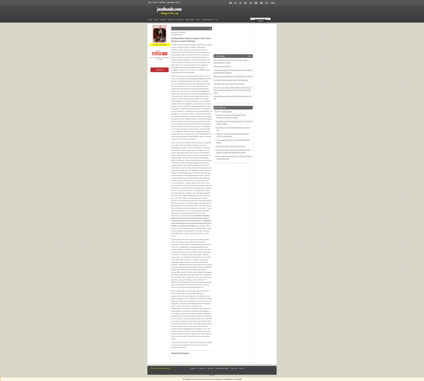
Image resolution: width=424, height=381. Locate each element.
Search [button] (260, 21)
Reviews (170, 19)
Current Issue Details (159, 44)
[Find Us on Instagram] (241, 3)
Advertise (210, 368)
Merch (155, 2)
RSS (216, 19)
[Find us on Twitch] (267, 3)
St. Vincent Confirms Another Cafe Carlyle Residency (231, 80)
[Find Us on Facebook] (236, 3)
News (156, 19)
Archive (249, 56)
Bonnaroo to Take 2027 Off (222, 66)
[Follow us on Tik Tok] (251, 3)
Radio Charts (189, 19)
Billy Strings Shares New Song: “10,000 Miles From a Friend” (233, 76)
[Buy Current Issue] (159, 42)
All (210, 28)
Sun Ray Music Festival (196, 78)
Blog (198, 19)
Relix (149, 2)
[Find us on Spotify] (262, 3)
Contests (162, 2)
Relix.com (234, 368)
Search (241, 368)
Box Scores (179, 19)
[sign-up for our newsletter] (231, 3)
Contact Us (201, 368)
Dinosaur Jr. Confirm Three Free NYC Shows (230, 146)
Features (163, 19)
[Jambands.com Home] (170, 15)
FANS (272, 3)
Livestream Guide (207, 19)
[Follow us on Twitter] (246, 3)
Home (150, 19)
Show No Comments (180, 353)
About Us (194, 368)
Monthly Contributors (222, 368)
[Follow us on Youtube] (256, 3)
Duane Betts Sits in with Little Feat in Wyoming (229, 84)
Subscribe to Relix (173, 2)
